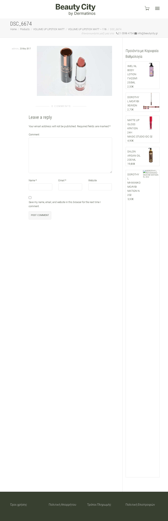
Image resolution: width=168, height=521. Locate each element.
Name (32, 180)
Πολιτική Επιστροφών (140, 504)
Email (61, 180)
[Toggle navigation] (157, 8)
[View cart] (147, 8)
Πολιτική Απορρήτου (62, 504)
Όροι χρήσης (18, 504)
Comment (34, 134)
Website (92, 180)
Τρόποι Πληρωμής (99, 504)
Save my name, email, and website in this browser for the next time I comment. (65, 204)
